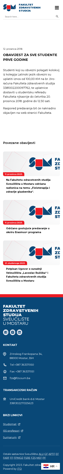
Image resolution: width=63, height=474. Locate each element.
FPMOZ (18, 457)
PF (44, 457)
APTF (51, 454)
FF (11, 457)
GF (46, 454)
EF (57, 454)
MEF (39, 457)
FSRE (27, 457)
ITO (19, 468)
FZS (33, 457)
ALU (41, 454)
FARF (6, 457)
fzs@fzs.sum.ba (20, 378)
